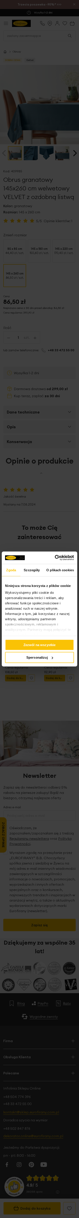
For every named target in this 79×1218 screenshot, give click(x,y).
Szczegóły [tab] (32, 570)
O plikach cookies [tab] (60, 570)
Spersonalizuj (37, 657)
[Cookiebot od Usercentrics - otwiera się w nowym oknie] (56, 558)
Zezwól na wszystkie (39, 645)
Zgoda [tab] (11, 570)
